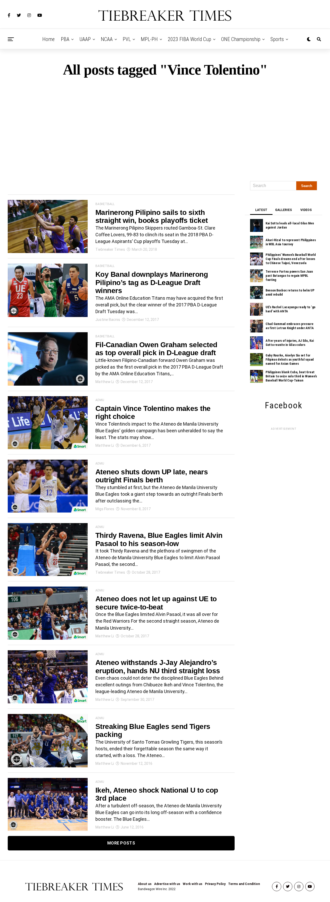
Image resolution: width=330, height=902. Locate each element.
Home (48, 39)
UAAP (85, 39)
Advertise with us (167, 884)
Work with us (192, 884)
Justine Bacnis (107, 320)
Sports (277, 39)
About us (145, 884)
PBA (65, 39)
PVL (127, 39)
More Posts (121, 843)
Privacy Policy (215, 884)
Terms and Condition (244, 884)
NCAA (107, 39)
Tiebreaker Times (110, 249)
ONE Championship (240, 39)
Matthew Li (104, 382)
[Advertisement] (165, 127)
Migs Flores (104, 509)
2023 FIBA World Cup (189, 39)
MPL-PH (149, 39)
